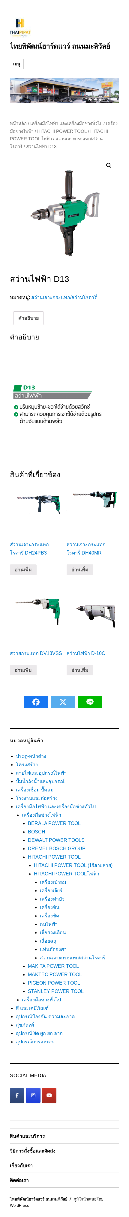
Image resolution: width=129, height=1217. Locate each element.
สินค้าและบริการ (27, 1136)
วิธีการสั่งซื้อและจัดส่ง (33, 1150)
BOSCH (36, 831)
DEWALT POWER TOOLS (56, 840)
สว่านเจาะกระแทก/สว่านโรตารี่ (64, 297)
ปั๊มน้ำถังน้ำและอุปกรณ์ (40, 781)
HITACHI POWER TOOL (62, 131)
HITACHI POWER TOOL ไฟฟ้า (66, 873)
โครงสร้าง (27, 764)
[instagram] (33, 1095)
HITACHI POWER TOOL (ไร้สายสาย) (73, 865)
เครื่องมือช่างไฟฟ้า (41, 815)
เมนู (16, 64)
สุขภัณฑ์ (25, 1024)
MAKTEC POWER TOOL (55, 974)
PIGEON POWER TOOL (54, 982)
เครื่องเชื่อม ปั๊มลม (35, 789)
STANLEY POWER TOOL (56, 991)
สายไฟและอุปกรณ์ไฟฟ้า (41, 773)
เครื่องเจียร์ (51, 890)
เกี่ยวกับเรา (21, 1165)
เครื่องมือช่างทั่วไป (41, 999)
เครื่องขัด (49, 915)
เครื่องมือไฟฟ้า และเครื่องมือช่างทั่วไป (66, 123)
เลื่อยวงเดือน (53, 932)
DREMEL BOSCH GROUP (57, 848)
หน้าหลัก (18, 123)
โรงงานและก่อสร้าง (37, 798)
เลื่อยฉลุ (48, 940)
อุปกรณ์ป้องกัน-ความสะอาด (45, 1016)
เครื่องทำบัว (52, 899)
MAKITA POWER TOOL (53, 966)
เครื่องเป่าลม (53, 882)
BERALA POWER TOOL (54, 823)
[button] (109, 165)
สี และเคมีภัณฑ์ (32, 1008)
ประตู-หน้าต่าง (31, 756)
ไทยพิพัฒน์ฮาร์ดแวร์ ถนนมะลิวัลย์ (60, 46)
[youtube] (49, 1095)
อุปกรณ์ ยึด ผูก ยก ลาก (39, 1033)
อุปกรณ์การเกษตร (35, 1041)
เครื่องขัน (49, 907)
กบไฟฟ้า (49, 924)
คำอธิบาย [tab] (28, 318)
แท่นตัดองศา (53, 949)
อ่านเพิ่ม (23, 569)
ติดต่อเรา (19, 1180)
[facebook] (17, 1095)
